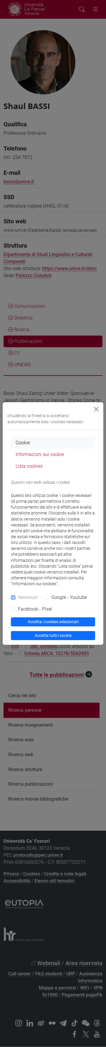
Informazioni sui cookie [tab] (40, 454)
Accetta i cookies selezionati (53, 621)
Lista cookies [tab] (29, 466)
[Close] (96, 409)
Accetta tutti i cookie (53, 635)
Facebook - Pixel (35, 609)
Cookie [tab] (23, 442)
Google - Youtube (69, 597)
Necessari (28, 597)
